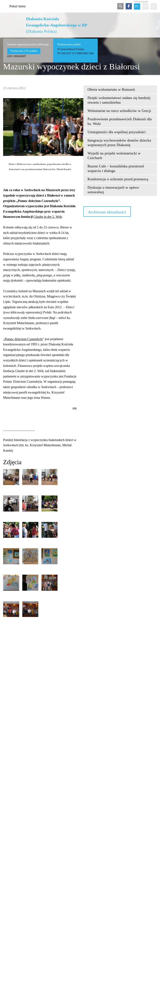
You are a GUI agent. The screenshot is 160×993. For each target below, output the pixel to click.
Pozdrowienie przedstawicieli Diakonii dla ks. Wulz (120, 121)
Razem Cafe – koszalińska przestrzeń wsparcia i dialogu (116, 168)
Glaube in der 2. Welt (48, 216)
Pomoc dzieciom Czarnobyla (23, 339)
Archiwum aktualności (107, 212)
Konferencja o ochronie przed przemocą (118, 179)
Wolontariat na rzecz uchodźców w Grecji (119, 111)
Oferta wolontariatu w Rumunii (111, 89)
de (154, 6)
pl (137, 6)
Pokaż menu (17, 6)
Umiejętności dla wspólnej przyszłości (117, 132)
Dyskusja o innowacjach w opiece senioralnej (113, 189)
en (145, 6)
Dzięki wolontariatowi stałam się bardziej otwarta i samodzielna (119, 100)
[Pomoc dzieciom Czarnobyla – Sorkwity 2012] (11, 477)
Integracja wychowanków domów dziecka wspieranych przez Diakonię (119, 142)
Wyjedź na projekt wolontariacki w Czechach (114, 155)
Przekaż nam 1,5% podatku (23, 50)
